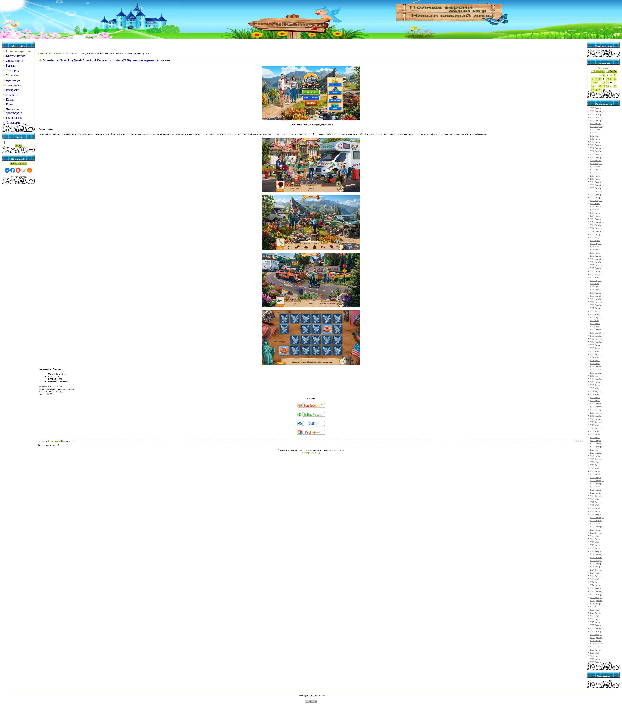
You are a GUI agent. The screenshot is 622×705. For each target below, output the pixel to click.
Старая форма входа (18, 176)
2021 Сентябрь (597, 480)
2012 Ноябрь (596, 154)
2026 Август (595, 662)
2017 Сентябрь (597, 333)
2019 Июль (595, 400)
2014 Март (595, 203)
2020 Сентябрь (597, 443)
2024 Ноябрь (596, 597)
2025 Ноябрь (596, 634)
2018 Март (595, 351)
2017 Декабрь (596, 342)
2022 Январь (595, 493)
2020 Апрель (595, 428)
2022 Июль (595, 511)
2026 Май (594, 653)
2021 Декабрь (596, 490)
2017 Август (595, 330)
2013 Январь (595, 160)
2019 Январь (595, 382)
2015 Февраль (596, 237)
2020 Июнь (595, 434)
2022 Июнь (595, 508)
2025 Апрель (595, 613)
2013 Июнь (595, 176)
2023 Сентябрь (597, 554)
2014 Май (594, 209)
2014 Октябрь (596, 225)
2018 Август (595, 366)
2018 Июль (595, 363)
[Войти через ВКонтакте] (7, 170)
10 (607, 78)
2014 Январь (595, 197)
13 (592, 82)
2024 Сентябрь (597, 591)
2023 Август (595, 551)
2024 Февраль (596, 570)
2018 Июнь (595, 360)
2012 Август (595, 145)
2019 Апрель (595, 391)
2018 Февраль (596, 348)
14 (596, 82)
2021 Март (595, 462)
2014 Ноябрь (596, 228)
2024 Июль (595, 585)
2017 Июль (595, 326)
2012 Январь (595, 123)
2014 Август (595, 219)
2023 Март (595, 536)
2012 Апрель (595, 133)
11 (611, 78)
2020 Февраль (596, 422)
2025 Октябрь (596, 631)
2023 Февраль (596, 533)
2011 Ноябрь (596, 117)
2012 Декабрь (596, 157)
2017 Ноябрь (596, 339)
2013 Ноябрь (596, 191)
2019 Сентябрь (597, 406)
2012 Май (594, 136)
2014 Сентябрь (597, 222)
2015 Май (594, 246)
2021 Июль (595, 474)
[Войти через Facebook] (12, 170)
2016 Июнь (595, 286)
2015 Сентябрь (597, 259)
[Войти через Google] (23, 170)
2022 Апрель (595, 502)
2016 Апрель (595, 280)
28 (596, 90)
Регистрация (308, 452)
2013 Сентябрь (597, 185)
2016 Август (595, 293)
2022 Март (595, 499)
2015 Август (595, 256)
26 (615, 86)
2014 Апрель (595, 206)
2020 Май (594, 431)
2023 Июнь (595, 545)
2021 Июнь (595, 471)
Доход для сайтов (594, 50)
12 (615, 78)
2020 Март (595, 425)
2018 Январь (595, 345)
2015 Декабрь (596, 268)
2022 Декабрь (596, 527)
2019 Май (594, 394)
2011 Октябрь (596, 114)
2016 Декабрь (596, 305)
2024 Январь (595, 567)
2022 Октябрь (596, 520)
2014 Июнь (595, 213)
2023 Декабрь (596, 563)
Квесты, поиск (54, 441)
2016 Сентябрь (597, 296)
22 (600, 86)
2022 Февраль (596, 496)
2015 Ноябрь (596, 265)
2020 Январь (595, 419)
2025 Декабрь (596, 637)
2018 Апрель (595, 354)
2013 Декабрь (596, 194)
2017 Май (594, 320)
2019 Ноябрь (596, 413)
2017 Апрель (595, 317)
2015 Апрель (595, 243)
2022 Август (595, 514)
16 (603, 82)
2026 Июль (595, 659)
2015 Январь (595, 234)
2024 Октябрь (596, 594)
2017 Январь (595, 308)
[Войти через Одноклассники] (29, 170)
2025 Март (595, 610)
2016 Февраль (596, 274)
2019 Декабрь (596, 416)
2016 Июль (595, 290)
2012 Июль (595, 142)
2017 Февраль (596, 311)
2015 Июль (595, 253)
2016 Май (594, 283)
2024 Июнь (595, 582)
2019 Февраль (596, 385)
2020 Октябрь (596, 446)
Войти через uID (18, 163)
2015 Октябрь (596, 262)
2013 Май (594, 173)
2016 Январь (595, 271)
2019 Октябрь (596, 410)
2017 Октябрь (596, 336)
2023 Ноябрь (596, 560)
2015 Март (595, 240)
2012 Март (595, 129)
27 (592, 90)
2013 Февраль (596, 163)
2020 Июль (595, 437)
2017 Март (595, 314)
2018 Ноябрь (596, 376)
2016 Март (595, 277)
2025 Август (595, 625)
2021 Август (595, 477)
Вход (317, 452)
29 (600, 90)
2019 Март (595, 388)
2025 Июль (595, 622)
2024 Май (594, 579)
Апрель (57, 53)
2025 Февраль (596, 607)
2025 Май (594, 616)
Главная (41, 53)
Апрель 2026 (604, 68)
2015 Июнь (595, 249)
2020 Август (595, 440)
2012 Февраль (596, 126)
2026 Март (595, 647)
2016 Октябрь (596, 299)
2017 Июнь (595, 323)
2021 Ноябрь (596, 486)
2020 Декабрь (596, 453)
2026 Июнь (595, 656)
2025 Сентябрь (597, 628)
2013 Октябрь (596, 188)
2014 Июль (595, 216)
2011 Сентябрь (597, 111)
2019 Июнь (595, 397)
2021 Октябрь (596, 483)
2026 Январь (595, 640)
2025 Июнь (595, 619)
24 (607, 86)
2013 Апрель (595, 169)
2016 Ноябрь (596, 302)
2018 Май (594, 357)
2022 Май (594, 505)
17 (607, 82)
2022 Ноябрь (596, 523)
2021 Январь (595, 456)
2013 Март (595, 166)
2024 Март (595, 573)
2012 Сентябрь (597, 148)
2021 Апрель (595, 465)
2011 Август (595, 108)
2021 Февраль (596, 459)
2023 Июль (595, 548)
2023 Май (594, 542)
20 (592, 86)
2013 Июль (595, 179)
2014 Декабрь (596, 231)
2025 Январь (595, 603)
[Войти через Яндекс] (18, 170)
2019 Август (595, 403)
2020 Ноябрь (596, 450)
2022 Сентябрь (597, 517)
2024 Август (595, 588)
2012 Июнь (595, 139)
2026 (49, 53)
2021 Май (594, 468)
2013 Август (595, 182)
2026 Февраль (596, 643)
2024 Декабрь (596, 600)
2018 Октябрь (596, 373)
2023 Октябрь (596, 557)
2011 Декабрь (596, 120)
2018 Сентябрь (597, 370)
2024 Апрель (595, 576)
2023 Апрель (595, 539)
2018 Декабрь (596, 379)
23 (603, 86)
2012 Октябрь (596, 151)
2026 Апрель (595, 650)
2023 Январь (595, 530)
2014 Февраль (596, 200)
